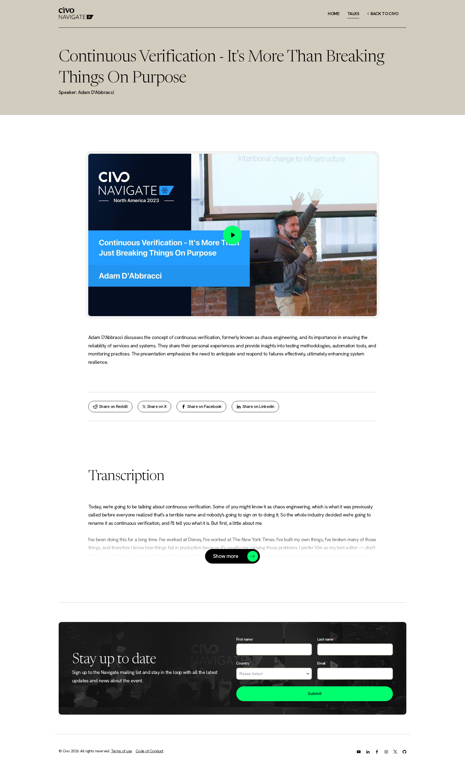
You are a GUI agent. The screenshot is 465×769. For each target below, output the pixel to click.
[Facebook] (377, 752)
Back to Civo (383, 13)
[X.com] (395, 752)
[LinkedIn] (368, 752)
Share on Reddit (113, 406)
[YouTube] (359, 752)
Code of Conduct (149, 751)
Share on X (157, 406)
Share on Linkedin (258, 406)
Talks (353, 13)
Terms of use (121, 751)
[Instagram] (386, 752)
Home (333, 13)
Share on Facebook (204, 406)
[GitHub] (404, 752)
